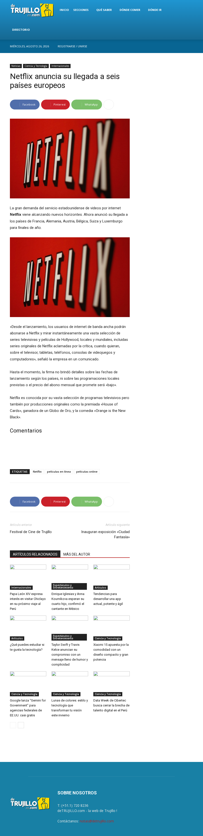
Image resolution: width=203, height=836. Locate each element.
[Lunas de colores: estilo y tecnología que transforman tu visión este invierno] (69, 683)
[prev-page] (13, 725)
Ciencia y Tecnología (36, 66)
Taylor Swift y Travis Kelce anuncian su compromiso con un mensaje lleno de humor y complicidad (69, 654)
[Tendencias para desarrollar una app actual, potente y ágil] (111, 577)
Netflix (37, 471)
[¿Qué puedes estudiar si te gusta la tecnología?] (28, 628)
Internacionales (60, 66)
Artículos (100, 587)
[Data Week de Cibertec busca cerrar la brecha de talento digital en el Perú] (111, 683)
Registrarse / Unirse (72, 46)
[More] (108, 104)
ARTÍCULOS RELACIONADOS (35, 554)
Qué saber (104, 10)
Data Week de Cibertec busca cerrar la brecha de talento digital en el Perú (111, 705)
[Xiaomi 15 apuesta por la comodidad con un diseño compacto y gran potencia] (111, 628)
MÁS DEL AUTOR (76, 554)
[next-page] (21, 725)
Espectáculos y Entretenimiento (63, 586)
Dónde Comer (130, 10)
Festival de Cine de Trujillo (31, 532)
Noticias (15, 66)
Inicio (64, 10)
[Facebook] (189, 46)
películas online (87, 471)
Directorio (21, 29)
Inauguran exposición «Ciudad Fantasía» (105, 534)
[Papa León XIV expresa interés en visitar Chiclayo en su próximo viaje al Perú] (28, 577)
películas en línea (59, 471)
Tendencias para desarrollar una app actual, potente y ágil (108, 599)
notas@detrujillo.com (97, 821)
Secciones (81, 10)
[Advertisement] (70, 452)
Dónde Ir (155, 10)
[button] (187, 10)
